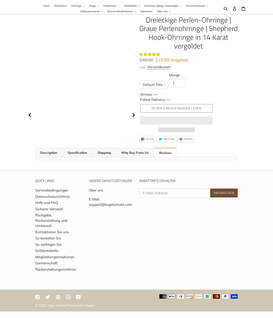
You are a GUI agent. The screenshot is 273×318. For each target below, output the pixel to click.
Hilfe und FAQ (46, 202)
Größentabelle (46, 250)
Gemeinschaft (46, 263)
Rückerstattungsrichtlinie (55, 269)
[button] (150, 54)
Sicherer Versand (49, 209)
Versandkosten (158, 67)
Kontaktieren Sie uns (52, 232)
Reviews (165, 153)
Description (48, 153)
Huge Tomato (56, 305)
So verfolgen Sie (48, 244)
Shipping (104, 153)
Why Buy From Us (135, 153)
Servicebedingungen (51, 190)
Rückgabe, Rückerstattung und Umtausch (51, 220)
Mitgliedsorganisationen (54, 257)
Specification (77, 153)
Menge (174, 75)
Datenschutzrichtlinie (52, 196)
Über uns (96, 190)
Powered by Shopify (81, 305)
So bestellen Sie (48, 238)
